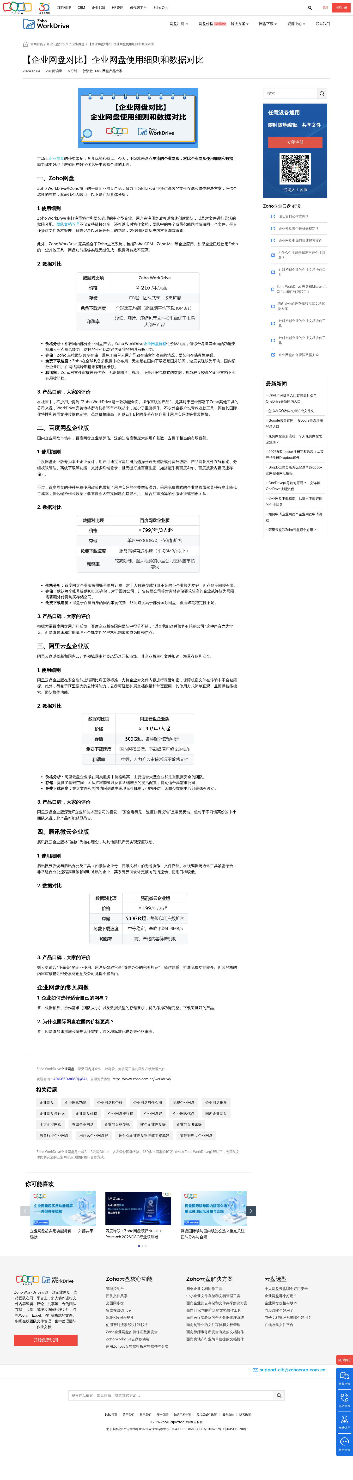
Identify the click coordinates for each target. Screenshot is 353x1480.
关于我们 (128, 1414)
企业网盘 (78, 44)
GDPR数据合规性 (120, 1317)
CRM (81, 8)
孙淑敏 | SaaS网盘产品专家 (102, 71)
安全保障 (162, 1414)
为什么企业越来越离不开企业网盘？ (301, 255)
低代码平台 (138, 8)
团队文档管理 (67, 224)
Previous (25, 1211)
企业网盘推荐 (216, 1102)
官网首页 (36, 44)
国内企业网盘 (216, 1113)
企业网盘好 (153, 1113)
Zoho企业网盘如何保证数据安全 (132, 1332)
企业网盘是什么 (52, 1113)
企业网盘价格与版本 (281, 1303)
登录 (325, 7)
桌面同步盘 (115, 1303)
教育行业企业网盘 (54, 1135)
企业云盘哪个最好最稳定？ (299, 228)
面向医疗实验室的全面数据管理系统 (215, 1317)
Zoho (268, 206)
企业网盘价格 (154, 343)
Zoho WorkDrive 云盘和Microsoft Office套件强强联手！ (302, 289)
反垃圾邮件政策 (207, 1414)
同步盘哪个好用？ (279, 1310)
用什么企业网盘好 (93, 1135)
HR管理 (117, 8)
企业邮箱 (98, 8)
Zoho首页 (111, 1414)
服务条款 (228, 1414)
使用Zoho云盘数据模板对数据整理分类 (137, 1346)
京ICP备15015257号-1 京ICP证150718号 (221, 1429)
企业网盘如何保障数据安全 (299, 355)
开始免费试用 (46, 1340)
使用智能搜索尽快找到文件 (127, 1325)
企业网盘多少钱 (117, 1124)
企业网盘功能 (75, 1102)
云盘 (45, 1292)
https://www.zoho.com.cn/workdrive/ (141, 1079)
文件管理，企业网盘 (196, 1135)
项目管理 (64, 8)
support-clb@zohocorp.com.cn (292, 1369)
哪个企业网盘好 (153, 1124)
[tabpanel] (63, 1215)
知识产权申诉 (182, 1414)
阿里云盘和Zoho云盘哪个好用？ (292, 530)
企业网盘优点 (184, 1113)
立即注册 (341, 7)
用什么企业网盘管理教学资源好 (144, 1135)
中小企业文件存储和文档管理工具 (213, 1296)
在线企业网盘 (83, 1124)
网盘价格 (206, 24)
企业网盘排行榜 (120, 1113)
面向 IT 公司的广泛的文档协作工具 (213, 1310)
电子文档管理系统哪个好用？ (288, 1317)
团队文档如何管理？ (294, 216)
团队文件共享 (117, 1296)
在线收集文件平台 (279, 1325)
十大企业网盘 (50, 1124)
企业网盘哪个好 (109, 1102)
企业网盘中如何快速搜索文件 (300, 240)
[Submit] (279, 1395)
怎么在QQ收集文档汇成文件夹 (291, 411)
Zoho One (160, 8)
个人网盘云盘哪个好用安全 (286, 1289)
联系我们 (323, 24)
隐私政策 (245, 1414)
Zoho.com (26, 8)
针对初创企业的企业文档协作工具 (302, 272)
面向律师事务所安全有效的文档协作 (215, 1332)
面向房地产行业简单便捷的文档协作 (215, 1339)
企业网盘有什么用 (147, 1102)
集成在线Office (118, 1310)
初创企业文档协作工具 (204, 1289)
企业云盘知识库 (57, 44)
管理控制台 (115, 1289)
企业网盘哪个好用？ (281, 1296)
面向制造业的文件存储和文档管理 (213, 1325)
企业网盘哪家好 (189, 1124)
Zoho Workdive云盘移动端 (127, 1339)
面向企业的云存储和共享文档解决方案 (301, 306)
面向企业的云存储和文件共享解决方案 (217, 1303)
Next (251, 1211)
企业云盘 (282, 206)
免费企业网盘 (184, 1102)
